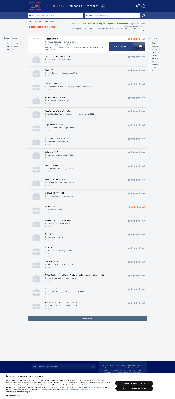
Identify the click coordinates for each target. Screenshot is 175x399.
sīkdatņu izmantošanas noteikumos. (75, 390)
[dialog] (87, 386)
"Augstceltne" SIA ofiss (54, 125)
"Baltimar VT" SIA (51, 152)
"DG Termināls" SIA (52, 261)
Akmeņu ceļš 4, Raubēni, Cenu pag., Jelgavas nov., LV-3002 (70, 87)
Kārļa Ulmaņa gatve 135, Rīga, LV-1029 (62, 278)
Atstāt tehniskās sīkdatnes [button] (134, 388)
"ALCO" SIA (49, 70)
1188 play (58, 6)
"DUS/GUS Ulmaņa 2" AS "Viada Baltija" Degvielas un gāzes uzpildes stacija (74, 275)
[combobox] (55, 15)
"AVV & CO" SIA (51, 84)
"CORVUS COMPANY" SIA (55, 193)
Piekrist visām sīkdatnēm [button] (134, 383)
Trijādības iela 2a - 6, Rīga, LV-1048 (61, 237)
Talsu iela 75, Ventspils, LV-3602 (60, 59)
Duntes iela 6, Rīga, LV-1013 (58, 210)
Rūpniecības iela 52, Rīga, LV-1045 (60, 196)
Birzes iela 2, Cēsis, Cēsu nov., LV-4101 (62, 306)
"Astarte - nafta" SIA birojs (55, 97)
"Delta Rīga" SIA (51, 289)
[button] (58, 392)
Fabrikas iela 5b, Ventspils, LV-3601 (61, 155)
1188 (35, 6)
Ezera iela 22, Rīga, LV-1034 (58, 141)
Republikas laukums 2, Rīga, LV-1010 (61, 128)
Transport (91, 6)
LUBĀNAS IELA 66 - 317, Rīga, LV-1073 (62, 42)
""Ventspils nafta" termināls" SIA (57, 56)
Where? (89, 15)
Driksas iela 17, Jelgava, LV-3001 (60, 100)
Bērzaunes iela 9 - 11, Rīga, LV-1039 (61, 169)
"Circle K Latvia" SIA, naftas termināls (59, 220)
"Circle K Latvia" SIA (52, 207)
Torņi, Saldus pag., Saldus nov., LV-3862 (62, 73)
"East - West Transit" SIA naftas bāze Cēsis (62, 302)
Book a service (121, 46)
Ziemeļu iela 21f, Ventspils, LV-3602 (61, 182)
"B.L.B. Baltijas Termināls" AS (56, 138)
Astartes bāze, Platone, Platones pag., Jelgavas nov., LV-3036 (71, 114)
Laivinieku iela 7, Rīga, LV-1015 (59, 223)
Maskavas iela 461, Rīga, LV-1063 (60, 251)
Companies (75, 6)
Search (143, 15)
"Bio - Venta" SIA (51, 166)
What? (32, 15)
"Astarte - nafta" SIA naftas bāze (58, 111)
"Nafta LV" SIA (51, 38)
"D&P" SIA (48, 234)
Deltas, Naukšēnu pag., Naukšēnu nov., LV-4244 (66, 292)
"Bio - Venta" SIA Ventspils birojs (57, 179)
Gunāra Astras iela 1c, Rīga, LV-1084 (61, 265)
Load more (87, 319)
